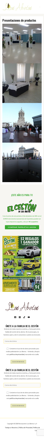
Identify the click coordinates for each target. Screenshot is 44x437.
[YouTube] (29, 317)
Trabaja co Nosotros (11, 428)
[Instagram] (20, 317)
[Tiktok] (24, 317)
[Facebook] (15, 317)
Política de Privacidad (25, 428)
